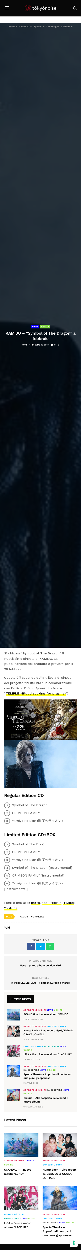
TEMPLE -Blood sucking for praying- (36, 693)
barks (35, 903)
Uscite (45, 326)
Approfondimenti (34, 1010)
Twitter (68, 903)
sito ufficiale (51, 903)
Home (12, 26)
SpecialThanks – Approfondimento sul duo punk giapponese (57, 1231)
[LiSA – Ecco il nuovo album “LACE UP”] (13, 1051)
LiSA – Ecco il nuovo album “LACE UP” (47, 1054)
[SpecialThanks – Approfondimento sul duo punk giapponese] (13, 1071)
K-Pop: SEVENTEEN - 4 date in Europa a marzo (40, 982)
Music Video (51, 1046)
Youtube (10, 908)
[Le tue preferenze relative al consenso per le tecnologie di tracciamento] (74, 1243)
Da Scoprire (31, 1070)
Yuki (24, 345)
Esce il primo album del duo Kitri (40, 965)
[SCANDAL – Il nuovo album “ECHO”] (13, 1014)
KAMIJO (24, 917)
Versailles (37, 917)
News (35, 326)
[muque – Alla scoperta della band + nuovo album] (13, 1094)
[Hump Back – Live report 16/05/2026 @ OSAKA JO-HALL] (13, 1031)
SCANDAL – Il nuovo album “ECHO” (45, 1014)
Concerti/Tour (56, 1026)
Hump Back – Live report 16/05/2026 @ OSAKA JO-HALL (59, 1173)
